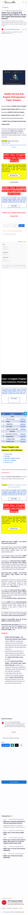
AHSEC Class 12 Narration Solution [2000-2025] (13, 856)
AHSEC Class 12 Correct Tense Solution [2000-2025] (14, 849)
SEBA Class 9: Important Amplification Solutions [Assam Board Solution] (14, 822)
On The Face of (8, 462)
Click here (22, 419)
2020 (6, 143)
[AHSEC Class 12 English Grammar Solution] (18, 830)
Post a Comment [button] (14, 782)
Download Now (14, 175)
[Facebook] (3, 908)
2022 (9, 143)
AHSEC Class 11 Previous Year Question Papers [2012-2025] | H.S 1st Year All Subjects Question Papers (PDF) (14, 841)
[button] (2, 2)
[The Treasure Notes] (10, 2)
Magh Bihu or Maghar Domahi (12, 458)
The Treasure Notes (8, 912)
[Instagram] (9, 908)
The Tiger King (8, 454)
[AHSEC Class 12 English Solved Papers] (10, 738)
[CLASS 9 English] (13, 819)
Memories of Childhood (10, 460)
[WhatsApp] (15, 908)
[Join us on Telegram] (25, 413)
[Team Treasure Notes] (11, 29)
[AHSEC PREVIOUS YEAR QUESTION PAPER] (18, 837)
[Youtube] (20, 908)
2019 (3, 143)
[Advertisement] (14, 51)
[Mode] (26, 2)
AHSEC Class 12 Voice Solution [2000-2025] (13, 833)
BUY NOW (14, 206)
